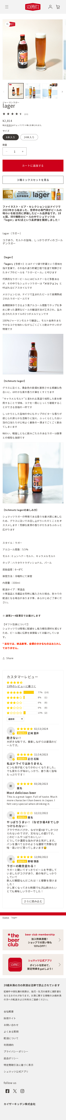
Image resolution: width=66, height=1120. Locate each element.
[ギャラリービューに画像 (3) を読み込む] (50, 91)
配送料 (9, 125)
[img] (25, 728)
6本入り (10, 137)
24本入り (29, 137)
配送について (11, 1038)
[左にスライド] (3, 91)
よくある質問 (11, 1031)
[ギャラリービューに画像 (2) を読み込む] (32, 91)
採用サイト (10, 1018)
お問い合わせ (11, 1025)
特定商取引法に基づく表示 (18, 1065)
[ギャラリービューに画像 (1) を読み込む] (16, 91)
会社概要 (9, 1011)
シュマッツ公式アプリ (16, 1071)
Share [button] (10, 658)
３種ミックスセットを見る (33, 180)
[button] (6, 7)
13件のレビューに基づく (21, 686)
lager (14, 917)
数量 (5, 144)
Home (6, 917)
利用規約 (9, 1044)
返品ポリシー (11, 1058)
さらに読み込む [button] (33, 901)
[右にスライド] (62, 91)
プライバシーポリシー (16, 1051)
